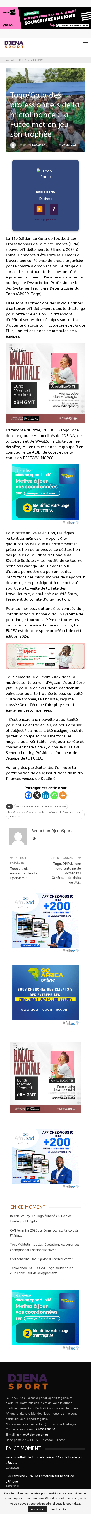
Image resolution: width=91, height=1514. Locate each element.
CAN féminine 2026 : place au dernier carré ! (41, 1259)
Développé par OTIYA (45, 219)
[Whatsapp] (54, 795)
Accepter (37, 1509)
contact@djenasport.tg (32, 1434)
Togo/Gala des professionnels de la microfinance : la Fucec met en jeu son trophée (44, 814)
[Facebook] (28, 795)
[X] (37, 795)
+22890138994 (44, 1429)
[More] (63, 795)
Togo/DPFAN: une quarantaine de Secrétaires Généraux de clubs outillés (66, 873)
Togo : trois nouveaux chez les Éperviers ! (24, 873)
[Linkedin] (45, 795)
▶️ (39, 209)
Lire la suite (58, 1509)
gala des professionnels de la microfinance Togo (41, 806)
